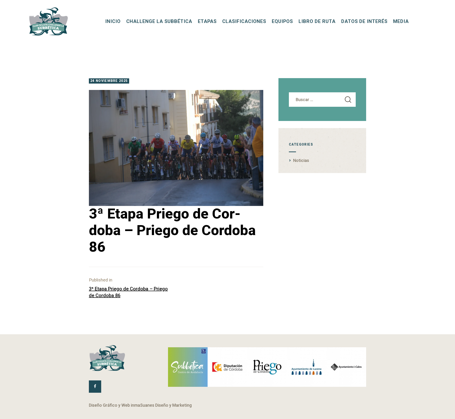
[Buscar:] (322, 99)
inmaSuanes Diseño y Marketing (161, 405)
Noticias (301, 160)
